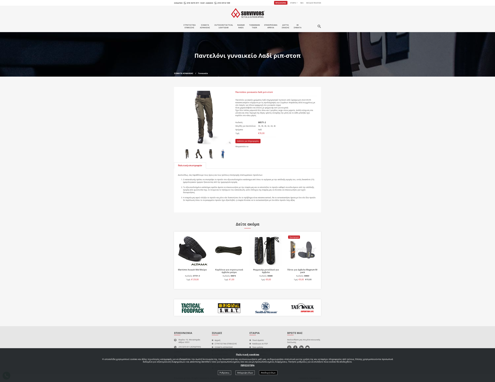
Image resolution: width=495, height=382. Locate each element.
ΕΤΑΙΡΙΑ (293, 3)
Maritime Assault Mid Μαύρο (192, 269)
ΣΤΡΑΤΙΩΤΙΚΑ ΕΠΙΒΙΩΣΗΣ (226, 343)
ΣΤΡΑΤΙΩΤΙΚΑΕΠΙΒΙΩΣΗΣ (189, 26)
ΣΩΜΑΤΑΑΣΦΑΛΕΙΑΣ (205, 26)
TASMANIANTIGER (254, 26)
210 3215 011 (193, 3)
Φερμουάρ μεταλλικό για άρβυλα (266, 271)
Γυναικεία (203, 73)
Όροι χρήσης (257, 347)
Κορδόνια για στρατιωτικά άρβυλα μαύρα (229, 271)
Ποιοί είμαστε (258, 340)
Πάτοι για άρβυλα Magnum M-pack (302, 271)
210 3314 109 (223, 3)
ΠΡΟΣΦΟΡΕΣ (280, 3)
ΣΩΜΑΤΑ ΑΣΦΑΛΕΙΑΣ (183, 73)
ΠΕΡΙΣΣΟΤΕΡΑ (247, 365)
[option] (205, 117)
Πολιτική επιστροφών (190, 165)
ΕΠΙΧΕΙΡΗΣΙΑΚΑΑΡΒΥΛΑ (270, 26)
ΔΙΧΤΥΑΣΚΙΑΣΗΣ (285, 26)
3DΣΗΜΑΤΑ (297, 26)
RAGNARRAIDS (241, 26)
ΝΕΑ (301, 3)
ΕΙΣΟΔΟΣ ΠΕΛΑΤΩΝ (313, 3)
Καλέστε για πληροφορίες (248, 141)
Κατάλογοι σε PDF (260, 343)
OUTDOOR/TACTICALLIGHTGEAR (223, 26)
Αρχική (217, 340)
